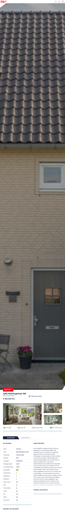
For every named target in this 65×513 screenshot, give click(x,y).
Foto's (8, 427)
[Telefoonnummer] (56, 2)
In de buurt (25, 437)
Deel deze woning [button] (36, 396)
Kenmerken (11, 437)
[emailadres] (59, 2)
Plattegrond (38, 427)
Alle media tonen (57, 427)
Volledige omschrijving (40, 489)
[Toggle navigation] (63, 1)
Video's (22, 427)
